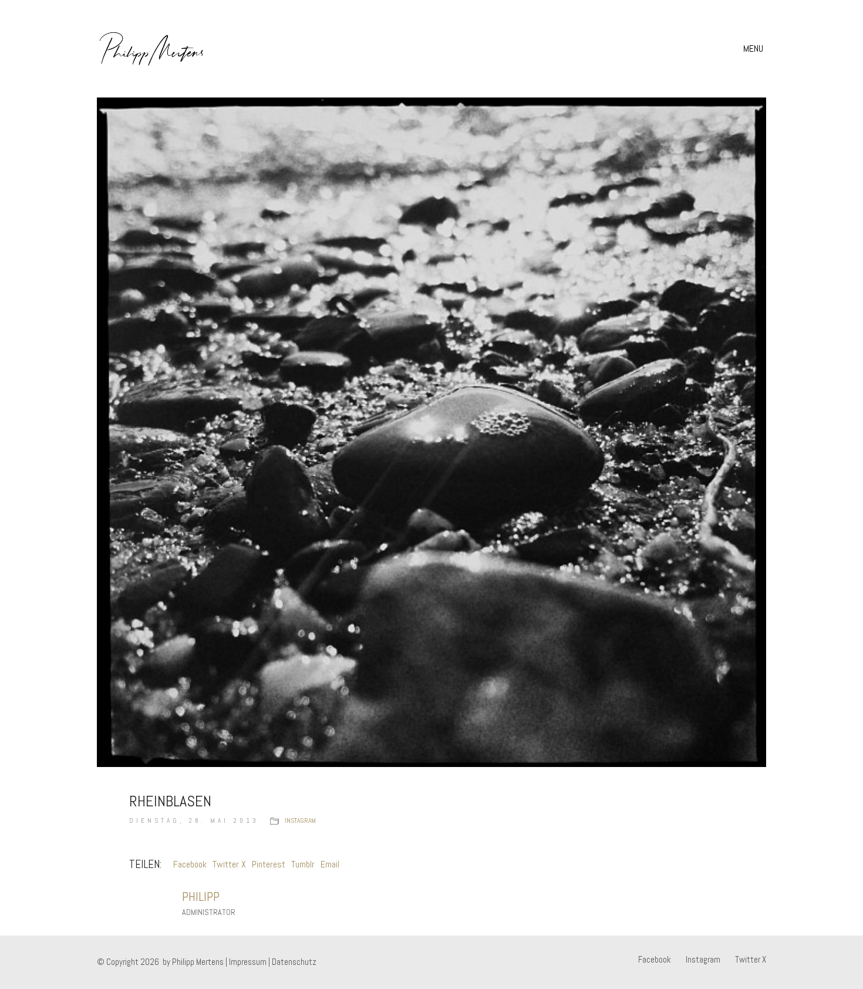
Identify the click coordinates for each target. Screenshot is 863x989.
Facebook (190, 864)
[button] (754, 49)
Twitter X (229, 864)
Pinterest (268, 864)
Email (330, 864)
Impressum (248, 961)
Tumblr (303, 864)
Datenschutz (294, 961)
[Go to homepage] (152, 48)
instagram (300, 820)
